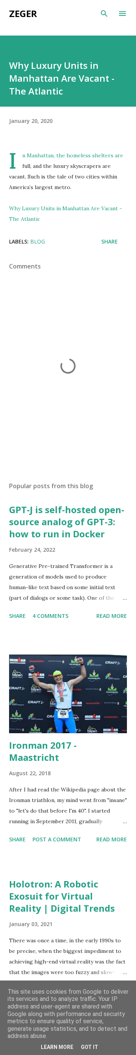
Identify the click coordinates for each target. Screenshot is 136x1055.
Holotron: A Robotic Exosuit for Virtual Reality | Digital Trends (62, 896)
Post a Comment (56, 839)
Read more (111, 615)
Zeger (23, 13)
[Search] (104, 13)
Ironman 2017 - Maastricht (43, 751)
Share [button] (109, 241)
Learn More (57, 1047)
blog (37, 241)
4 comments (50, 615)
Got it (89, 1047)
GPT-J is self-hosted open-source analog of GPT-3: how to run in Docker (66, 521)
